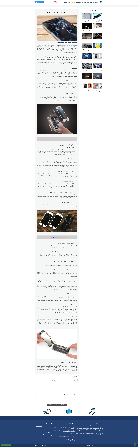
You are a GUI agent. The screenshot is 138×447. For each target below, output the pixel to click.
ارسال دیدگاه (39, 394)
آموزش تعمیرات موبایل (79, 2)
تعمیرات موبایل (74, 46)
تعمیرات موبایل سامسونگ (54, 237)
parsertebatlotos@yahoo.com (64, 436)
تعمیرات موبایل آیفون (54, 139)
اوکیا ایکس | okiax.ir (38, 445)
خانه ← (102, 5)
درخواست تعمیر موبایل (94, 2)
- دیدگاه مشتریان (49, 432)
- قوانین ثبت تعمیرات (48, 435)
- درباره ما (50, 427)
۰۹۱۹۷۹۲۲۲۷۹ (69, 434)
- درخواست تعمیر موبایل (47, 434)
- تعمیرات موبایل (49, 425)
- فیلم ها (50, 429)
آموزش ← (93, 5)
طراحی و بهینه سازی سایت (45, 445)
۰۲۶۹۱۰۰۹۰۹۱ (69, 433)
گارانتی (69, 2)
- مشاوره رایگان (49, 430)
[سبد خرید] (56, 2)
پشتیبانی (65, 2)
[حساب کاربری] (58, 2)
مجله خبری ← (98, 5)
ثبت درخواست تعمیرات (6, 444)
